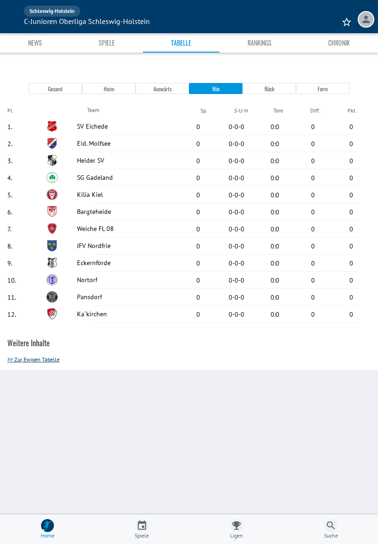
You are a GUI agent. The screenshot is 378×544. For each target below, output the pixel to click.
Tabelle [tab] (181, 42)
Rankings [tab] (260, 42)
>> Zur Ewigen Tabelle (33, 359)
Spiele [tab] (107, 42)
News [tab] (35, 42)
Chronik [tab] (339, 42)
